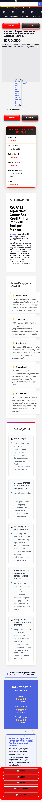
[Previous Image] (4, 63)
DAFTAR (30, 26)
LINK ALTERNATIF (22, 789)
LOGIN (11, 26)
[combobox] (19, 4)
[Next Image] (38, 63)
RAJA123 (13, 234)
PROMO (22, 771)
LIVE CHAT (22, 795)
